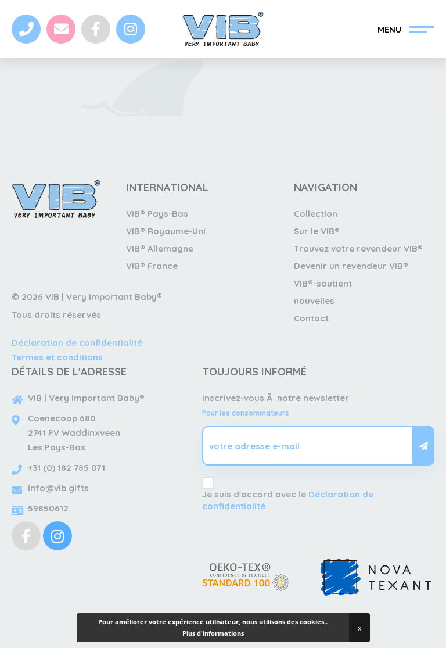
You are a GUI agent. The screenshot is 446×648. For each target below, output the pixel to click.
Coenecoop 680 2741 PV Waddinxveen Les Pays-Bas (74, 433)
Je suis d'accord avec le (287, 500)
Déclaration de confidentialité (77, 342)
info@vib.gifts (58, 487)
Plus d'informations (213, 633)
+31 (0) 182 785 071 (66, 467)
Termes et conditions (57, 357)
